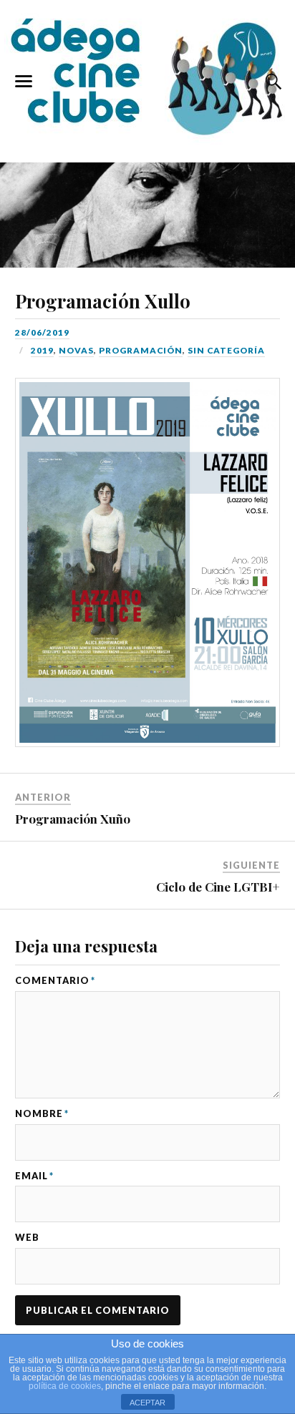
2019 (42, 350)
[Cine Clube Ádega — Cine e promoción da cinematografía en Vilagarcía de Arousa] (147, 78)
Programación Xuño (72, 819)
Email (34, 1176)
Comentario (55, 980)
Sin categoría (226, 350)
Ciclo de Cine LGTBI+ (218, 886)
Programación (141, 350)
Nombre (42, 1113)
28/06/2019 (42, 332)
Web (27, 1237)
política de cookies (65, 1386)
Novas (76, 350)
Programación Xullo (102, 300)
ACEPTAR (147, 1402)
